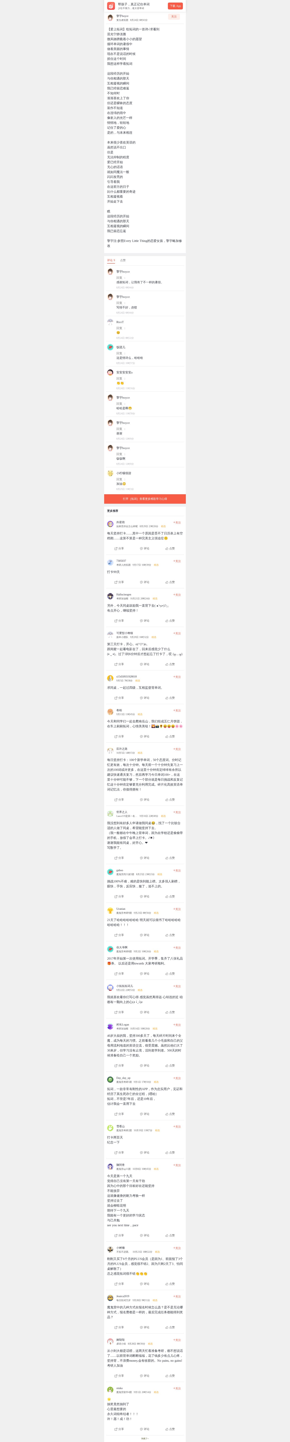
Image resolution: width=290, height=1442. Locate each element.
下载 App (175, 6)
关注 (174, 16)
